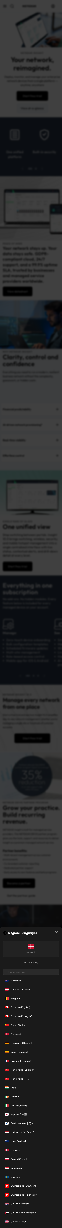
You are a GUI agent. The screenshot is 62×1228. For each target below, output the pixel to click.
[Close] (56, 932)
